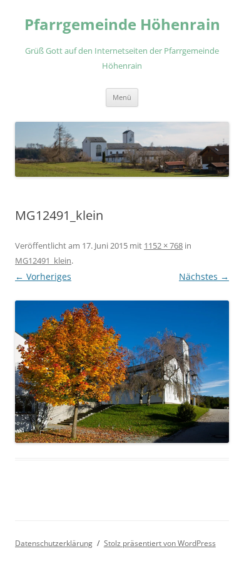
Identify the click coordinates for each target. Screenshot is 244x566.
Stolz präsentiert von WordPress (160, 543)
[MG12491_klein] (122, 371)
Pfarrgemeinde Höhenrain (122, 24)
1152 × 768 (163, 245)
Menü (122, 97)
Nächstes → (204, 276)
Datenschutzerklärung (54, 543)
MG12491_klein (43, 260)
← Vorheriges (43, 276)
